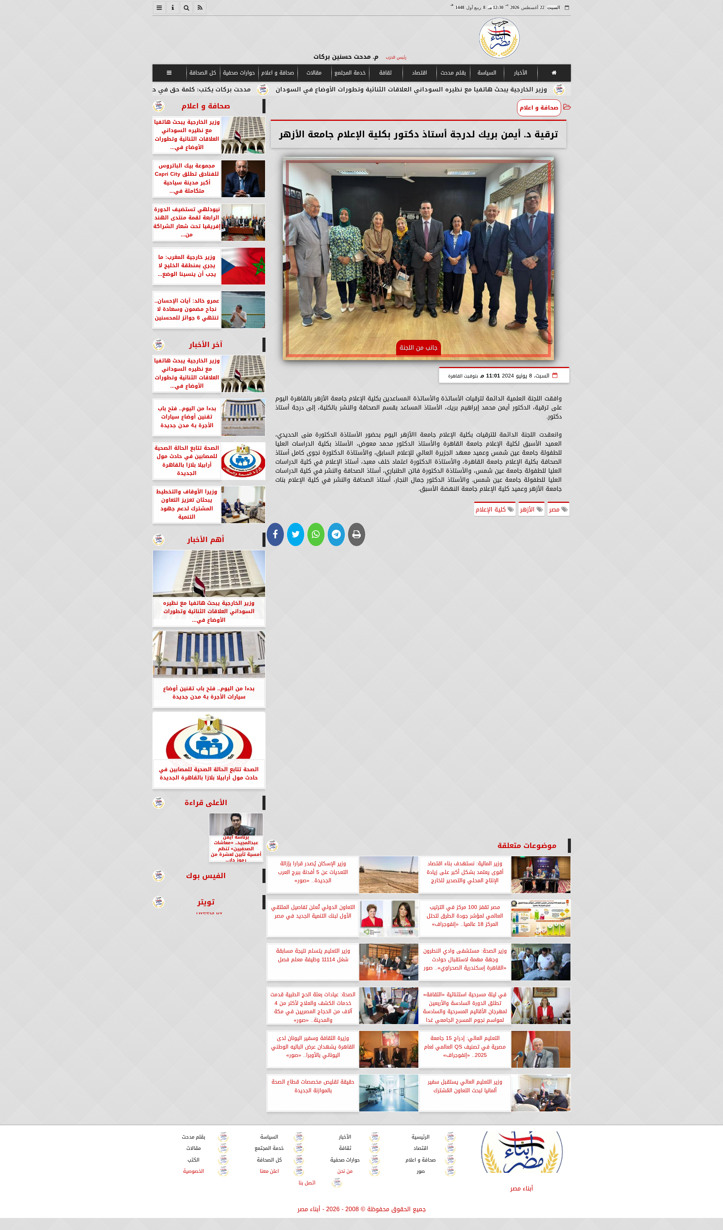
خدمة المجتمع (349, 73)
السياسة (486, 73)
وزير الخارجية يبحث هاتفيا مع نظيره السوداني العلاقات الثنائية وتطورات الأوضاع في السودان (477, 89)
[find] (186, 8)
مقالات (314, 73)
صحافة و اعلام (277, 73)
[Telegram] (336, 534)
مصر (555, 509)
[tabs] (159, 8)
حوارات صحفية (239, 73)
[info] (173, 8)
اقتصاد (419, 73)
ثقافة (385, 73)
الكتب (194, 1160)
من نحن (344, 1171)
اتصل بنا (307, 1182)
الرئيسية (421, 1137)
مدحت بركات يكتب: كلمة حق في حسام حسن (253, 89)
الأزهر (528, 509)
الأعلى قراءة (206, 803)
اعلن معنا (269, 1171)
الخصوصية (193, 1171)
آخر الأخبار (206, 345)
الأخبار (520, 73)
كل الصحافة (202, 73)
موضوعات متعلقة (527, 845)
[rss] (200, 8)
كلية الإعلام (492, 509)
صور (420, 1171)
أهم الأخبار (205, 539)
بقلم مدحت (452, 73)
